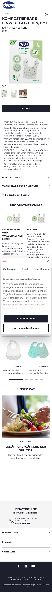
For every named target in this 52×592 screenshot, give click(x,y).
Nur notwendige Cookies (26, 328)
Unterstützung (10, 532)
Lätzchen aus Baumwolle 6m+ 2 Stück (37, 371)
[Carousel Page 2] (26, 379)
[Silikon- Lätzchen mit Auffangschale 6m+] (13, 351)
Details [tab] (25, 269)
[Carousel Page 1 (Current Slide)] (16, 379)
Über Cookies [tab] (42, 269)
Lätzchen (6, 13)
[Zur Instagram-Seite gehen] (26, 566)
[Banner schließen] (48, 261)
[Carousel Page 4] (36, 379)
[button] (26, 61)
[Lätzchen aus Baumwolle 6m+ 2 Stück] (38, 351)
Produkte (7, 542)
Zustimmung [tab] (9, 269)
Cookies (37, 585)
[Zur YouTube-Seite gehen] (33, 566)
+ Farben (18, 366)
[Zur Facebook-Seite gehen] (19, 566)
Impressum (28, 585)
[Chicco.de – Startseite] (8, 5)
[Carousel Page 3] (31, 379)
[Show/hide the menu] (48, 5)
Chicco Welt (8, 551)
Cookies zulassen (26, 318)
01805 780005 (22, 523)
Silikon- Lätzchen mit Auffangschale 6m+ (12, 371)
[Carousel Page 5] (41, 379)
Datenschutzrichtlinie (12, 585)
